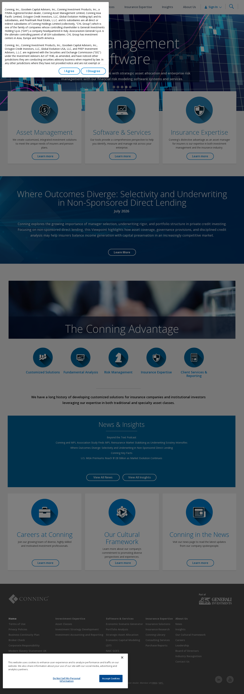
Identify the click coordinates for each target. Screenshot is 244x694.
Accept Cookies (111, 678)
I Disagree (93, 71)
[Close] (122, 657)
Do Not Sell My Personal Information (66, 680)
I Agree (69, 71)
